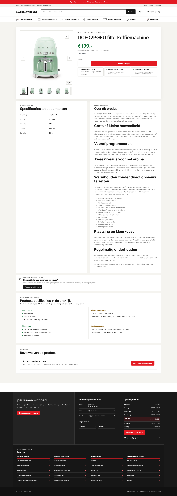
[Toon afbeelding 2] (32, 91)
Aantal (80, 60)
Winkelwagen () (153, 12)
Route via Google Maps (134, 432)
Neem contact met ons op (28, 413)
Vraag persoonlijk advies (33, 287)
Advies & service (148, 5)
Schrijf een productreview (143, 363)
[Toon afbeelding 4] (49, 91)
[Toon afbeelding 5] (58, 91)
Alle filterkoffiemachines (99, 33)
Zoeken (130, 12)
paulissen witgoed (26, 12)
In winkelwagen (124, 64)
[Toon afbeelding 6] (67, 91)
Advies (141, 12)
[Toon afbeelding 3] (41, 91)
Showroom (158, 5)
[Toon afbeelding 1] (24, 91)
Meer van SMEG (82, 33)
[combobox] (83, 12)
